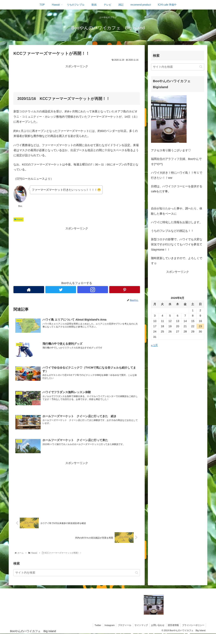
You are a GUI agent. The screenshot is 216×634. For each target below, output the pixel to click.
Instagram (110, 625)
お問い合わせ (157, 625)
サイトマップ (141, 625)
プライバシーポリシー (193, 625)
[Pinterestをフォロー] (124, 289)
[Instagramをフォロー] (92, 289)
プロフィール (124, 625)
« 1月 (154, 345)
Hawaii (19, 219)
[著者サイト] (28, 289)
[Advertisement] (76, 76)
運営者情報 (173, 625)
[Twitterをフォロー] (60, 289)
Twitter (98, 625)
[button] (136, 572)
